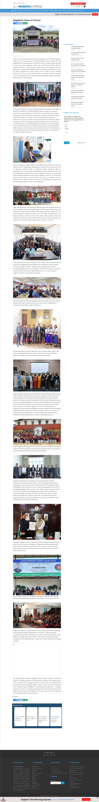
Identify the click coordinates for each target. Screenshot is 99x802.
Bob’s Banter (35, 770)
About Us (54, 767)
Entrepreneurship (36, 785)
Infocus (81, 10)
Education (34, 781)
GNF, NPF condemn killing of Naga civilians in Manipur (77, 91)
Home (15, 10)
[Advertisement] (7, 367)
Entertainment (45, 10)
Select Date (53, 780)
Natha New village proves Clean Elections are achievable (78, 70)
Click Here (95, 14)
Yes (66, 124)
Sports (64, 10)
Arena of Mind (35, 766)
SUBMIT (67, 142)
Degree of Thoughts (36, 773)
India (38, 10)
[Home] (27, 6)
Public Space (57, 10)
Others (67, 129)
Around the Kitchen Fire (37, 768)
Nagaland (20, 10)
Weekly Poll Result (81, 142)
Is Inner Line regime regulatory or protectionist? (19, 718)
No (66, 127)
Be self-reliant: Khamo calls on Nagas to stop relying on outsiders (78, 85)
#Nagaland (15, 696)
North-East (33, 10)
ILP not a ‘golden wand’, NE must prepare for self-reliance (78, 64)
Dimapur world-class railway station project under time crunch (77, 77)
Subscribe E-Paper (78, 3)
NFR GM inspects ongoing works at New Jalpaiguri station (77, 104)
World (51, 10)
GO (63, 783)
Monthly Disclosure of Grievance (59, 773)
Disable (33, 776)
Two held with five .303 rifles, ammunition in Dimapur (78, 97)
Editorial (26, 10)
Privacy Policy (55, 769)
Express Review (35, 788)
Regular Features (72, 10)
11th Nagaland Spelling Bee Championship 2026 (77, 47)
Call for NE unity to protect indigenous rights (31, 718)
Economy (34, 778)
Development (35, 775)
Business (34, 771)
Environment (35, 786)
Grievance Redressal (56, 771)
